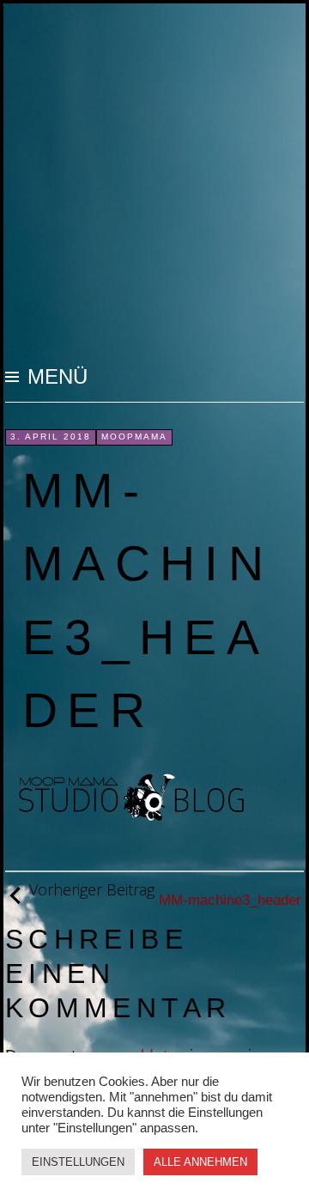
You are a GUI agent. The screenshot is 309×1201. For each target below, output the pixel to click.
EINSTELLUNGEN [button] (78, 1162)
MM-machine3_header (165, 894)
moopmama (134, 436)
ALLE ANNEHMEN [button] (200, 1162)
